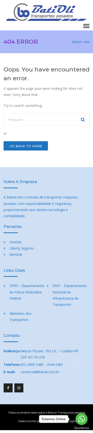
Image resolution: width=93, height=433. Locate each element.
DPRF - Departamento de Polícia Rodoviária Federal (27, 291)
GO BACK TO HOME (26, 146)
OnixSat (15, 242)
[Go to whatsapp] (82, 419)
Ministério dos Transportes (20, 316)
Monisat (16, 254)
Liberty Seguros (22, 248)
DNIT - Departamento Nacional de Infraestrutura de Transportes (69, 294)
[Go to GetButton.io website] (81, 428)
